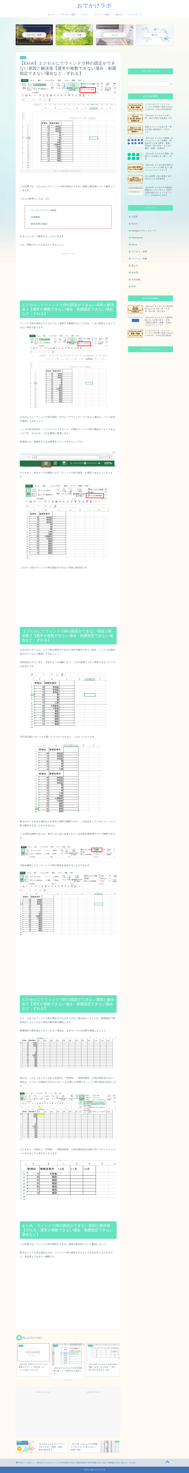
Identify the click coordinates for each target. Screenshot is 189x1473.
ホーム (51, 14)
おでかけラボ (94, 5)
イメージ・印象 (101, 14)
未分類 (135, 272)
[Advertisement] (68, 275)
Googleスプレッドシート (144, 230)
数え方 (119, 14)
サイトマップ (135, 14)
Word (134, 244)
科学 (134, 286)
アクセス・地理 (68, 14)
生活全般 (136, 279)
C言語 (135, 216)
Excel (85, 14)
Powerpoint (137, 237)
